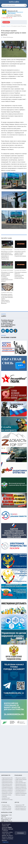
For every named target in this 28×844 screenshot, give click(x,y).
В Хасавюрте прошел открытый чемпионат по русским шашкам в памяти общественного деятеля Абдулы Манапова (7, 299)
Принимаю (20, 833)
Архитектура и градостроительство (10, 792)
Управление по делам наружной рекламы (11, 793)
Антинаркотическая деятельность (9, 787)
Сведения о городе (6, 808)
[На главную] (12, 11)
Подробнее (5, 842)
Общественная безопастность (9, 782)
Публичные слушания (20, 795)
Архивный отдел (6, 798)
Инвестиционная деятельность (9, 784)
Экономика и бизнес (6, 795)
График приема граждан (20, 779)
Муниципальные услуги (20, 784)
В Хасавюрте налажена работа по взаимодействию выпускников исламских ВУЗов (21, 275)
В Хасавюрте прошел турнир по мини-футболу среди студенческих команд (20, 254)
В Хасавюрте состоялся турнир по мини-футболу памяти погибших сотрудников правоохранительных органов (7, 277)
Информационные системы (21, 806)
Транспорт (4, 796)
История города (6, 805)
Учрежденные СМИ (19, 805)
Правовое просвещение (21, 793)
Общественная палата (7, 781)
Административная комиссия (8, 785)
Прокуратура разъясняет (21, 788)
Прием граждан (19, 781)
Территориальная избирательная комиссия (12, 778)
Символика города (6, 806)
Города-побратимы (6, 809)
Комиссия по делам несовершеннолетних (11, 790)
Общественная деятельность (8, 779)
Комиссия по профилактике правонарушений (12, 788)
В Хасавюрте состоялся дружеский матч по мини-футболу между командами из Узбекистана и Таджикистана (7, 255)
